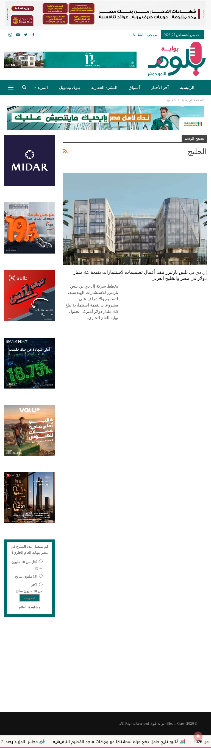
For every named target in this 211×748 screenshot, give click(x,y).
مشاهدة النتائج (29, 607)
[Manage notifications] (198, 736)
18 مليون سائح (26, 576)
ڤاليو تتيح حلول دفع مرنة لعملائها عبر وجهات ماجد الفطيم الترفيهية (137, 742)
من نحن (152, 34)
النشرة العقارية (104, 87)
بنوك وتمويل (69, 87)
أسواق (134, 87)
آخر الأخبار (160, 87)
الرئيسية (187, 87)
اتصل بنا (138, 34)
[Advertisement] (105, 667)
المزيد (42, 87)
